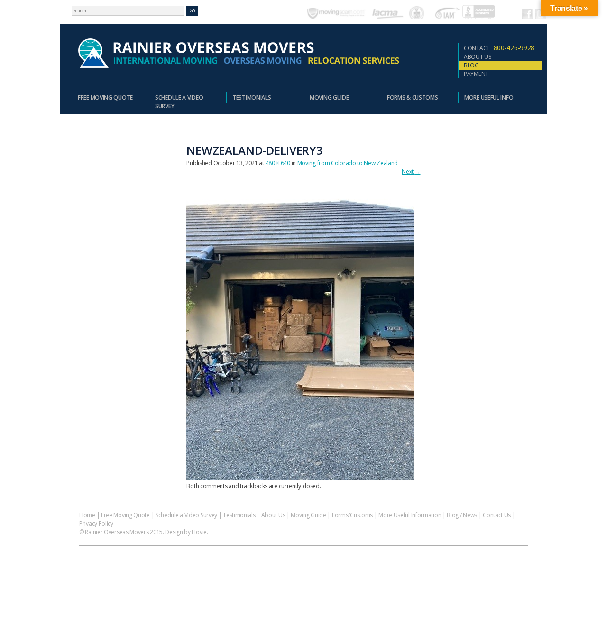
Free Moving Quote (105, 97)
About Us (477, 57)
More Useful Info (488, 97)
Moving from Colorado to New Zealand (347, 163)
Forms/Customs (352, 515)
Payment (476, 74)
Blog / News (462, 515)
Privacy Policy (96, 524)
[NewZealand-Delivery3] (300, 477)
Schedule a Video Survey (179, 101)
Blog (471, 65)
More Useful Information (409, 515)
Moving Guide (329, 97)
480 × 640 (278, 163)
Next (411, 171)
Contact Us (497, 515)
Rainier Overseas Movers (237, 54)
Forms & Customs (412, 97)
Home (87, 515)
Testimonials (251, 97)
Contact (499, 47)
